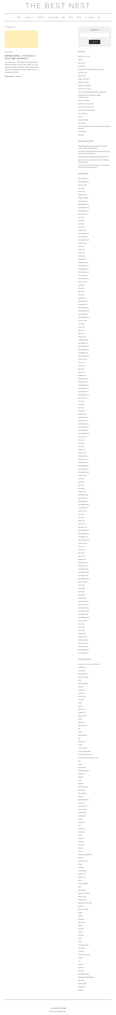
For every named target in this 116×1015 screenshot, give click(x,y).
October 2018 (83, 237)
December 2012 (83, 462)
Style (80, 942)
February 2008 (83, 640)
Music (80, 851)
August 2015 (82, 359)
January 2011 (82, 527)
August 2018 (82, 243)
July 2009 (81, 585)
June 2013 (81, 443)
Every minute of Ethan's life (88, 758)
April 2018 (81, 256)
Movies (80, 848)
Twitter (81, 967)
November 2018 (83, 233)
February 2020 (83, 198)
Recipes (80, 906)
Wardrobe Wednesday (86, 977)
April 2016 (81, 333)
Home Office (82, 809)
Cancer (80, 687)
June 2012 (81, 482)
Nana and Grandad (85, 854)
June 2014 (81, 404)
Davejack (81, 722)
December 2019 (83, 204)
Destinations (82, 725)
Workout (11, 76)
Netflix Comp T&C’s (85, 89)
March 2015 (82, 375)
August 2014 (82, 398)
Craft (80, 703)
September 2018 (83, 240)
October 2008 (83, 614)
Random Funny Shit (85, 903)
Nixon (80, 864)
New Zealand (82, 861)
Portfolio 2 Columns (86, 104)
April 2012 (81, 488)
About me (81, 63)
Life (79, 825)
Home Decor (82, 806)
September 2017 (83, 278)
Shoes (80, 932)
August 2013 (82, 437)
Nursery (81, 867)
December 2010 (83, 530)
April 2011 (81, 521)
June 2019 (81, 220)
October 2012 (83, 469)
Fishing (80, 777)
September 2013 (83, 433)
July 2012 (81, 479)
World (80, 990)
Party (80, 880)
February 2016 (83, 340)
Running (81, 919)
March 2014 (82, 414)
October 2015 (83, 353)
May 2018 (81, 253)
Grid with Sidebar (84, 85)
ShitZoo (81, 929)
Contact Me (82, 72)
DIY (79, 729)
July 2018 (81, 246)
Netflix (80, 858)
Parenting (81, 877)
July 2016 (81, 324)
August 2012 (82, 475)
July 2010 (81, 546)
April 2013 (81, 449)
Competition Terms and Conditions (90, 69)
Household (82, 812)
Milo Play (81, 845)
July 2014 (81, 401)
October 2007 (83, 653)
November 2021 (83, 182)
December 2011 (83, 501)
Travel (80, 958)
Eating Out (82, 741)
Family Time (82, 767)
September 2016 (83, 317)
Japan (80, 819)
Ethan (80, 745)
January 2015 (82, 382)
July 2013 (81, 440)
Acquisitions (53, 17)
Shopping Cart (83, 120)
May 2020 (81, 188)
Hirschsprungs (83, 800)
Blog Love (82, 66)
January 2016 (82, 343)
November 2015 (83, 349)
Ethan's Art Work (84, 751)
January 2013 (82, 459)
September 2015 (83, 356)
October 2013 (83, 430)
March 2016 (82, 337)
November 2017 (83, 272)
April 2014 (81, 411)
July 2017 (81, 285)
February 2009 (83, 601)
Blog (80, 680)
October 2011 (83, 508)
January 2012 (82, 498)
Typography (82, 132)
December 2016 (83, 307)
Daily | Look (82, 716)
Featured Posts (83, 771)
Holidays (81, 803)
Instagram (82, 816)
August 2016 (82, 320)
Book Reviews (83, 683)
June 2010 (81, 550)
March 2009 (82, 598)
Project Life (82, 900)
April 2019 (81, 227)
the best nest (58, 6)
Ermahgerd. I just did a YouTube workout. (20, 57)
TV (79, 961)
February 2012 (83, 495)
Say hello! (81, 922)
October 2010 (83, 537)
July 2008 (81, 624)
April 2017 (81, 295)
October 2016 (83, 314)
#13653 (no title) (84, 56)
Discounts (41, 17)
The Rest (81, 951)
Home (19, 17)
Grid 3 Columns (83, 82)
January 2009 (82, 604)
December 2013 (83, 424)
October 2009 (83, 575)
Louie (80, 835)
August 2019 (82, 214)
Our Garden (82, 871)
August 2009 (82, 582)
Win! (63, 17)
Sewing (80, 925)
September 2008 (83, 617)
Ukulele (81, 971)
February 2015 (83, 379)
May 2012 (81, 485)
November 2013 (83, 427)
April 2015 (81, 372)
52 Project (82, 671)
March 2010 (82, 559)
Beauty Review (83, 677)
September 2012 (83, 472)
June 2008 (81, 627)
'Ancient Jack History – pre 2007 (89, 664)
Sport (80, 938)
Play (79, 887)
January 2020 (82, 201)
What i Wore (82, 983)
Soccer (80, 935)
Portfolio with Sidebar (86, 110)
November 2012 (83, 466)
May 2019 (81, 224)
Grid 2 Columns (83, 79)
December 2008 (83, 608)
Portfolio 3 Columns (86, 107)
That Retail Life (83, 945)
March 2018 (82, 259)
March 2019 (82, 230)
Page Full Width (83, 100)
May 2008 (81, 630)
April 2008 (81, 633)
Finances (81, 774)
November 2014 (83, 388)
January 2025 (82, 178)
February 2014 (83, 417)
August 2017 (82, 282)
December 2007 (83, 646)
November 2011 (83, 504)
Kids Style (81, 822)
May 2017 (81, 291)
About (71, 17)
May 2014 (81, 408)
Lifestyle (28, 17)
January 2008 (82, 643)
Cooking (81, 693)
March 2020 (82, 195)
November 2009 (83, 572)
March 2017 (82, 298)
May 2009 (81, 592)
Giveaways (81, 790)
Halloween (82, 793)
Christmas (81, 690)
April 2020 (81, 191)
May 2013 (81, 446)
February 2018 (83, 262)
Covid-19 (81, 700)
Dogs (80, 732)
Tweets (80, 964)
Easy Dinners (82, 735)
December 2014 (83, 385)
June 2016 (81, 327)
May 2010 (81, 553)
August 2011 (82, 511)
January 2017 (82, 304)
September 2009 (83, 579)
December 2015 (83, 346)
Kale (64, 1008)
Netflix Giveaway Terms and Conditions (92, 92)
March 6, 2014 (8, 52)
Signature (81, 123)
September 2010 (83, 540)
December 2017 (83, 269)
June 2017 (81, 288)
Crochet (81, 709)
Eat (79, 738)
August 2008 (82, 621)
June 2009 (81, 588)
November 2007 (83, 650)
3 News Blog (82, 667)
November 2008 (83, 611)
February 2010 (83, 562)
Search (94, 42)
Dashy (80, 719)
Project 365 (82, 896)
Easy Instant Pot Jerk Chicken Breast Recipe (93, 157)
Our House (82, 874)
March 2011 (82, 524)
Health (80, 796)
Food (80, 780)
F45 (79, 761)
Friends (80, 783)
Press (79, 17)
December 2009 (83, 569)
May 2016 (81, 330)
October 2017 (83, 275)
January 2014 (82, 420)
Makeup (81, 838)
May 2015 (81, 369)
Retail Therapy (83, 909)
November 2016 (83, 311)
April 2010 (81, 556)
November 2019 (83, 207)
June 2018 (81, 249)
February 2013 (83, 456)
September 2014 (83, 395)
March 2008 (82, 637)
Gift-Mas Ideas (83, 787)
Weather (81, 980)
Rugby (80, 913)
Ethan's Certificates (85, 754)
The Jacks (81, 948)
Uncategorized (83, 974)
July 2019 (81, 217)
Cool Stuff (82, 696)
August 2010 (82, 543)
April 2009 (81, 595)
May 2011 (81, 517)
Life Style (81, 829)
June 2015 (81, 366)
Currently (82, 712)
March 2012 (82, 492)
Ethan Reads (82, 748)
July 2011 (81, 514)
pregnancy (82, 890)
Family (80, 764)
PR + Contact (89, 17)
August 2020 (82, 185)
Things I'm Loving (84, 954)
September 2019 (83, 211)
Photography (83, 883)
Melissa (7, 76)
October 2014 (83, 391)
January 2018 (82, 266)
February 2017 (83, 301)
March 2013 (82, 453)
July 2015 (81, 362)
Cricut (80, 706)
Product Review (84, 893)
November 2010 (83, 533)
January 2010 (82, 566)
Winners (81, 135)
